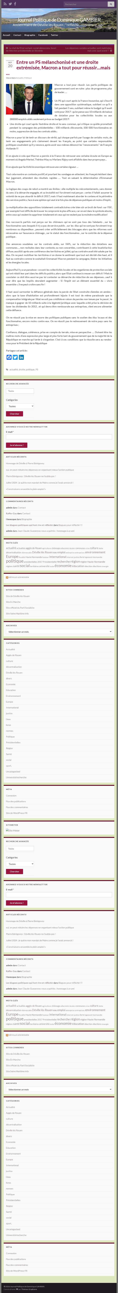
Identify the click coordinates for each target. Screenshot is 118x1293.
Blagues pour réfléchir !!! (71, 525)
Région (9, 748)
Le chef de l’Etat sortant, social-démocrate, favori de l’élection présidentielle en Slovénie (31, 49)
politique (30, 369)
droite (22, 369)
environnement (95, 552)
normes (9, 730)
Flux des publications (16, 801)
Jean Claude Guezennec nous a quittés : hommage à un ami (46, 531)
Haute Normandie (34, 557)
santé (16, 566)
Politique (28, 78)
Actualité (20, 78)
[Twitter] (10, 3)
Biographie (29, 35)
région (75, 561)
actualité (14, 369)
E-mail (10, 431)
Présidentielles (13, 742)
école (52, 566)
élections (97, 566)
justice (76, 557)
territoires (34, 566)
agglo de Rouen (34, 548)
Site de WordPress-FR (16, 813)
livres (8, 725)
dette (101, 548)
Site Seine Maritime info (17, 613)
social (25, 565)
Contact (17, 35)
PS (36, 369)
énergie (105, 566)
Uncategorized (13, 771)
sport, (9, 765)
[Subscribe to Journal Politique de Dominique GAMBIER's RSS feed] (5, 3)
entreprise (70, 552)
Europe (12, 556)
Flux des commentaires (17, 807)
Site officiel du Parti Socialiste (20, 607)
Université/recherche (16, 777)
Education (11, 690)
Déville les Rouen (19, 577)
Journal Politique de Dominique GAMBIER (59, 20)
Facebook (43, 35)
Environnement (13, 696)
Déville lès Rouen (42, 552)
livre (82, 557)
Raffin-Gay (11, 513)
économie (63, 565)
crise (87, 548)
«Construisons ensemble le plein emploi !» (26, 489)
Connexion (11, 795)
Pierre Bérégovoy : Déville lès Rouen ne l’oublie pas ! (31, 476)
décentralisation (13, 552)
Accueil (6, 35)
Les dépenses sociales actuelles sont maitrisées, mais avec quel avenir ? (88, 49)
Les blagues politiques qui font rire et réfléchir (29, 525)
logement (88, 557)
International (12, 707)
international (57, 556)
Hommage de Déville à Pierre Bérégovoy (25, 463)
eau (55, 552)
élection (88, 566)
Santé (9, 754)
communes (80, 548)
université (44, 566)
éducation (78, 566)
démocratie (27, 552)
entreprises (80, 553)
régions (9, 566)
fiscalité (22, 557)
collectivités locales (67, 548)
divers (9, 678)
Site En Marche (13, 602)
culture (94, 548)
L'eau (8, 719)
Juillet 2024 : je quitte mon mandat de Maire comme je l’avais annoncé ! (39, 482)
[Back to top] (111, 1286)
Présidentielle (49, 561)
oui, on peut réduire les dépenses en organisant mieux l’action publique (40, 469)
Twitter (54, 35)
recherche (63, 561)
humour (45, 557)
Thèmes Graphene (29, 1289)
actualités (21, 548)
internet (70, 557)
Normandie (97, 557)
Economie (10, 684)
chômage (56, 548)
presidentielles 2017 (33, 562)
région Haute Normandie (92, 561)
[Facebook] (15, 3)
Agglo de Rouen (13, 655)
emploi (61, 552)
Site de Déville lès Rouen (18, 596)
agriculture (46, 548)
